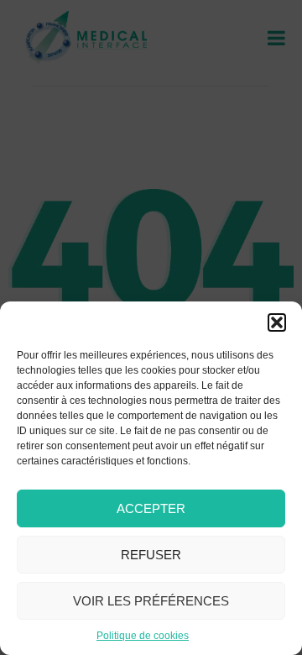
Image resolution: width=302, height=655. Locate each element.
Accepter (151, 508)
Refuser (151, 555)
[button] (276, 322)
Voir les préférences (151, 601)
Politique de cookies (142, 636)
